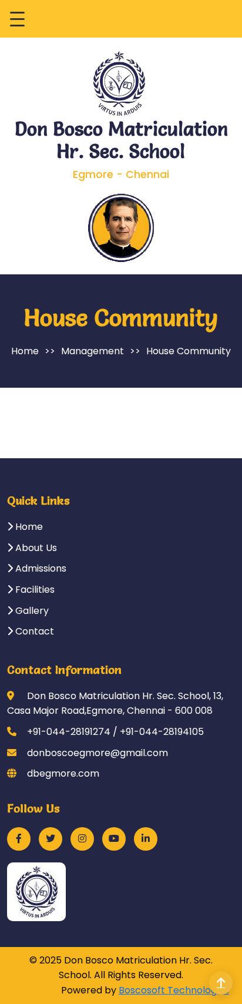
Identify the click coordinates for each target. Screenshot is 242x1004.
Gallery (31, 610)
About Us (35, 548)
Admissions (39, 568)
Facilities (34, 589)
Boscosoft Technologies (174, 990)
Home (25, 351)
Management (92, 351)
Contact (33, 631)
